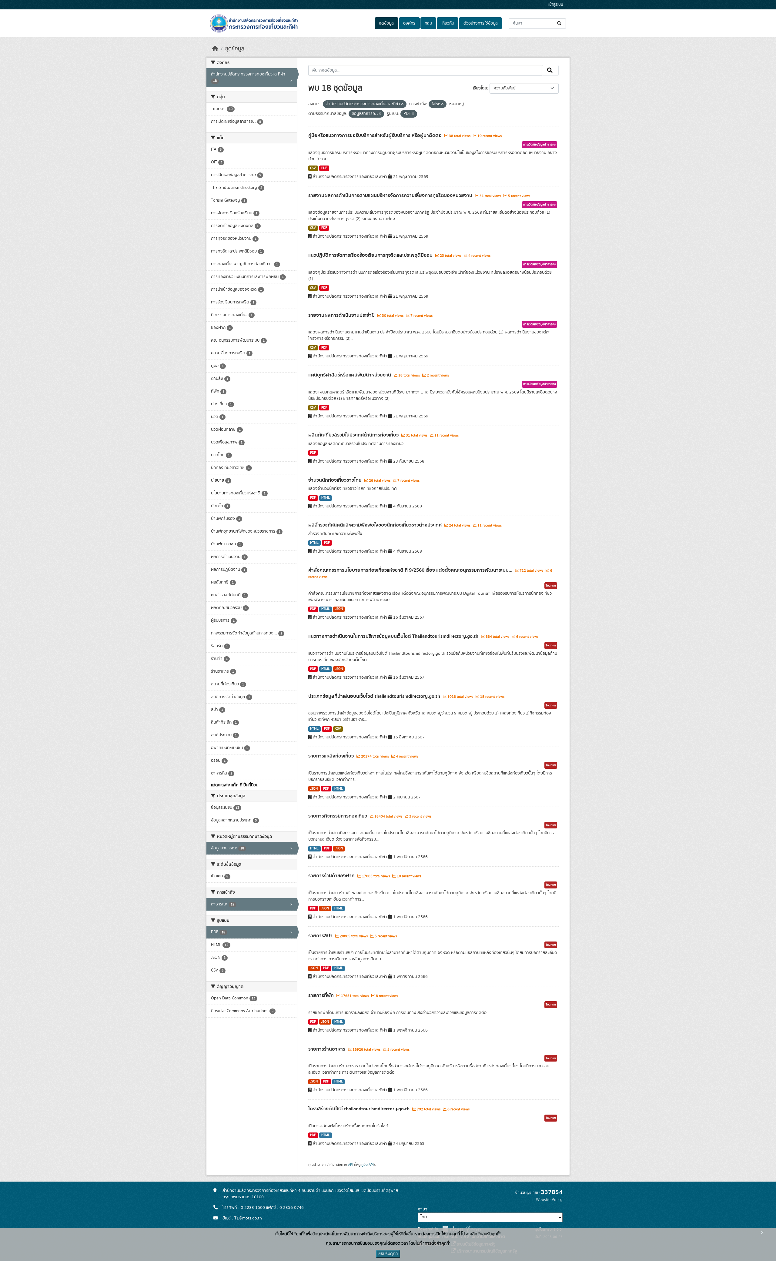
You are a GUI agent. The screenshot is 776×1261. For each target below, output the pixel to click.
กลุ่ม (428, 23)
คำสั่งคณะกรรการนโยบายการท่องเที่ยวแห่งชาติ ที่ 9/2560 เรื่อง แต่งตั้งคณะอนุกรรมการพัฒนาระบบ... (410, 570)
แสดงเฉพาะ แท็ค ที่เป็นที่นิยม (234, 785)
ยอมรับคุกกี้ (388, 1254)
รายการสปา (321, 936)
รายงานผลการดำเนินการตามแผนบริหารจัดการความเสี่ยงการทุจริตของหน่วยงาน (390, 195)
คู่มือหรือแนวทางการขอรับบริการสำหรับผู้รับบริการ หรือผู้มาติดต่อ (375, 135)
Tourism (551, 586)
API (350, 1164)
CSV (313, 168)
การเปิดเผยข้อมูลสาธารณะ (539, 144)
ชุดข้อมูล (386, 23)
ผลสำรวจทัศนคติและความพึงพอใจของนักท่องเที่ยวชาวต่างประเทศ (375, 525)
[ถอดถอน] (402, 104)
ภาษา (422, 1209)
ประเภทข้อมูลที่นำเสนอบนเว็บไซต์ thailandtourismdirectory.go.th (374, 696)
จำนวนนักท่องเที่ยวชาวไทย (335, 480)
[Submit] (559, 23)
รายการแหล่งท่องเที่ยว (331, 756)
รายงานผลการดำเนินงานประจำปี (342, 315)
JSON (339, 609)
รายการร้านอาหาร (327, 1049)
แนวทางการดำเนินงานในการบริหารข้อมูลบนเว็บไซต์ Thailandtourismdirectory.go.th (394, 636)
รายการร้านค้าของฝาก (332, 876)
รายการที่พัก (321, 995)
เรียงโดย (480, 88)
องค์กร (409, 23)
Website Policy (549, 1200)
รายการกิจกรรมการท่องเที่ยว (338, 816)
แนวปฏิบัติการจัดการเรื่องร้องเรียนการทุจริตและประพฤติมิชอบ (371, 255)
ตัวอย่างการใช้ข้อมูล (480, 23)
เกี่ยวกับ (447, 23)
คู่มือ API (367, 1164)
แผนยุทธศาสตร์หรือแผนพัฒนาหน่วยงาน (350, 375)
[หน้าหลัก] (215, 49)
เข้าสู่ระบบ (555, 5)
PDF (324, 168)
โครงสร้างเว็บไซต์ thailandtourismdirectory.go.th (359, 1109)
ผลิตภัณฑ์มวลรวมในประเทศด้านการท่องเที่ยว (354, 435)
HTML (325, 497)
